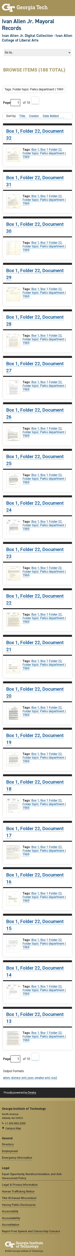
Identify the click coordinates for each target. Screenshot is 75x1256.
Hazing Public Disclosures (19, 1204)
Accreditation (10, 1224)
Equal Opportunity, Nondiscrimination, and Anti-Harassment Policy (32, 1176)
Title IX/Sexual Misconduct (19, 1198)
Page (7, 102)
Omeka (32, 1092)
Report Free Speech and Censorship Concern (31, 1231)
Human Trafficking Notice (18, 1191)
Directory (8, 1144)
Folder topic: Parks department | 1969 (44, 155)
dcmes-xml (18, 1078)
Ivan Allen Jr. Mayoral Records (28, 24)
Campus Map (13, 1128)
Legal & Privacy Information (20, 1184)
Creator (34, 116)
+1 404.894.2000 (15, 1123)
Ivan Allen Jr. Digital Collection (27, 35)
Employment (10, 1151)
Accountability (11, 1218)
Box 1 (35, 149)
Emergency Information (17, 1157)
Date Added (51, 116)
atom (6, 1078)
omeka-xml (42, 1078)
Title (22, 116)
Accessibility (10, 1211)
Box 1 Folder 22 (51, 149)
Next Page (35, 100)
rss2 (54, 1078)
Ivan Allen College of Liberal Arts (37, 38)
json (30, 1078)
